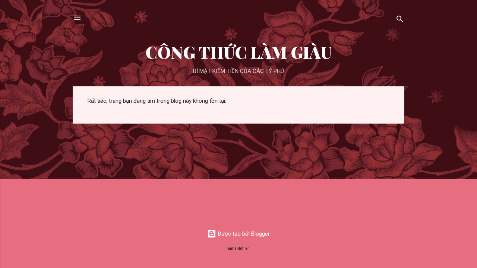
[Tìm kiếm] (399, 20)
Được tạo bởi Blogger (243, 233)
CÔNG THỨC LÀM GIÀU (238, 52)
